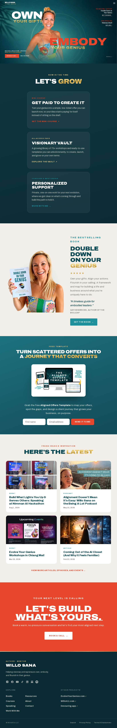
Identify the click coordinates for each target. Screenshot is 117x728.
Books (9, 696)
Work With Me (12, 55)
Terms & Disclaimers (102, 722)
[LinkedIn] (27, 681)
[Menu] (114, 3)
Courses (10, 701)
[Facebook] (12, 681)
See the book (24, 55)
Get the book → (107, 15)
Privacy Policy (85, 722)
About (28, 701)
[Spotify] (36, 681)
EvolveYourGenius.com (73, 696)
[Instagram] (7, 681)
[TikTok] (22, 681)
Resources (31, 696)
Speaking (11, 706)
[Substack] (32, 682)
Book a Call (58, 636)
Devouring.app (69, 706)
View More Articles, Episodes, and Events (58, 570)
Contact (29, 706)
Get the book (84, 322)
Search (73, 722)
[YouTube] (17, 681)
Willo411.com (68, 701)
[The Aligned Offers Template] (58, 380)
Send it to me (82, 422)
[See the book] (36, 279)
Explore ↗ (109, 25)
